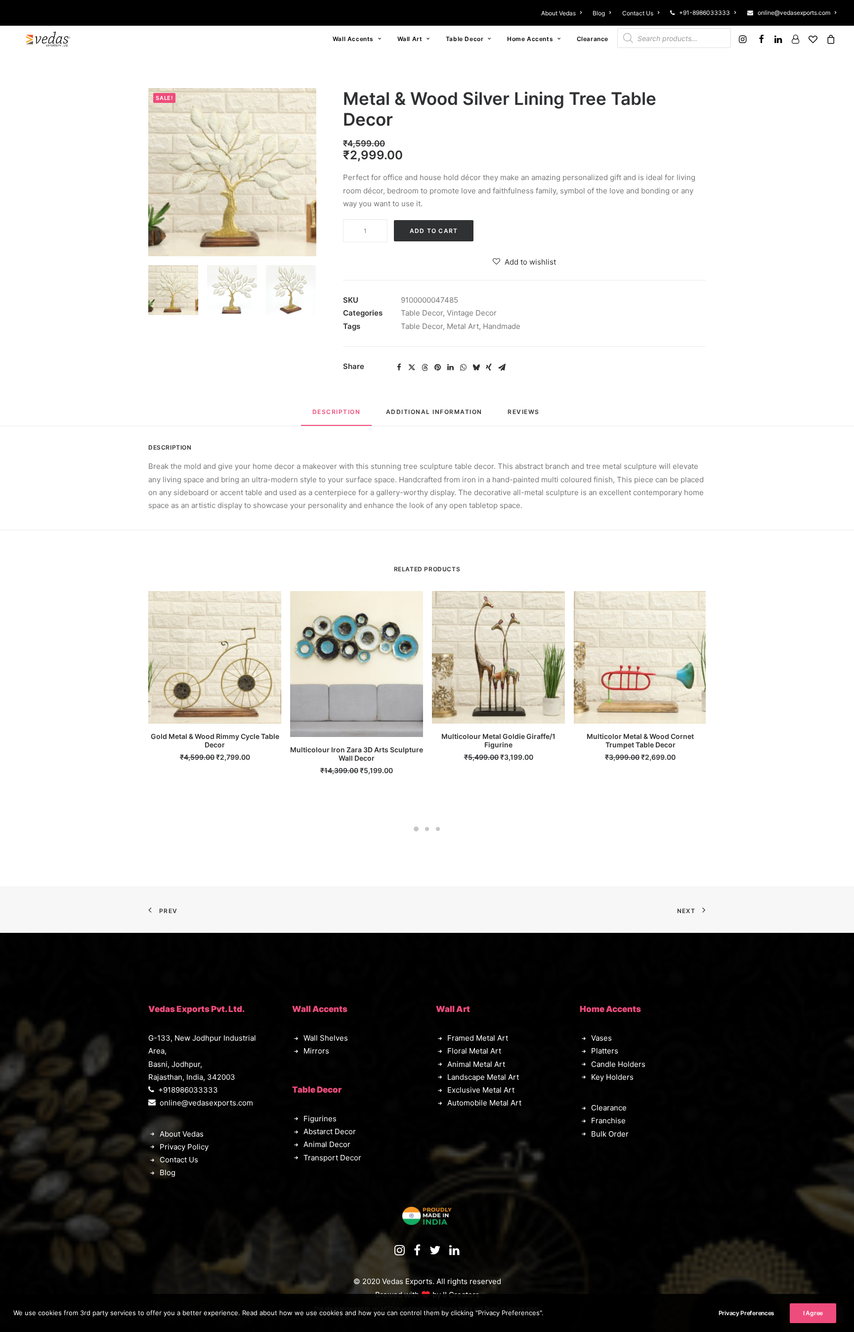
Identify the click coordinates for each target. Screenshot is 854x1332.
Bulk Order (610, 1134)
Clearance (592, 39)
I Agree (813, 1313)
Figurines (320, 1118)
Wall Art (410, 39)
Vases (601, 1038)
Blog (599, 13)
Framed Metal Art (477, 1038)
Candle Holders (618, 1064)
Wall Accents (353, 39)
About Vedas (558, 13)
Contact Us (637, 13)
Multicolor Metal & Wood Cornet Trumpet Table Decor (640, 740)
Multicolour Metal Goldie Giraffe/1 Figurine (498, 740)
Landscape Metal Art (483, 1077)
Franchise (608, 1120)
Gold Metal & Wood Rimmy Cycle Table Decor (215, 740)
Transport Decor (332, 1157)
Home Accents (530, 39)
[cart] (829, 39)
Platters (604, 1051)
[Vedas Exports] (48, 39)
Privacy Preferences (746, 1313)
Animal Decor (326, 1144)
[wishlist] (813, 39)
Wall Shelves (325, 1038)
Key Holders (612, 1077)
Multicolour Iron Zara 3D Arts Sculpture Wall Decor (356, 753)
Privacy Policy (184, 1146)
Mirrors (316, 1051)
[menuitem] (563, 13)
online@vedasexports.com (794, 12)
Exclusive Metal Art (480, 1090)
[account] (795, 39)
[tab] (434, 416)
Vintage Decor (472, 313)
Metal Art (463, 326)
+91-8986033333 (704, 12)
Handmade (501, 326)
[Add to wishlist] (269, 602)
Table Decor (465, 39)
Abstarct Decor (329, 1131)
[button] (744, 39)
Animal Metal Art (476, 1064)
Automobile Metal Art (484, 1102)
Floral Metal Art (474, 1051)
